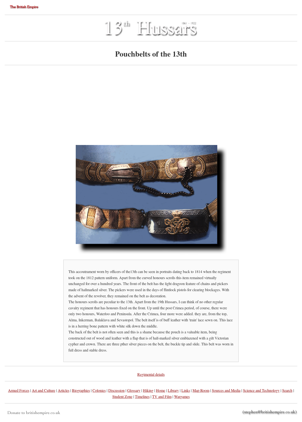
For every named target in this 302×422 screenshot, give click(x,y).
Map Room (201, 390)
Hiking (148, 390)
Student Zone (122, 396)
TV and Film (162, 396)
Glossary (133, 390)
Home (160, 390)
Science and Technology (261, 390)
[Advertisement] (151, 104)
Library (173, 390)
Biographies (81, 390)
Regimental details (151, 374)
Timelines (142, 396)
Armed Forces (18, 390)
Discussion (116, 390)
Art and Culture (43, 390)
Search (287, 390)
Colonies (99, 390)
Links (185, 390)
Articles (63, 390)
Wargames (182, 396)
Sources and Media (226, 390)
